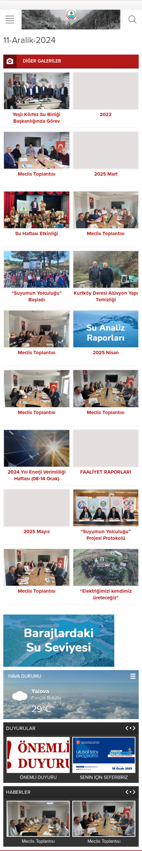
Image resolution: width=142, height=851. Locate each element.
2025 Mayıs (36, 531)
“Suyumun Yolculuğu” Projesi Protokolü (106, 535)
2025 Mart (106, 174)
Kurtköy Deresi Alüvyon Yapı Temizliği (106, 296)
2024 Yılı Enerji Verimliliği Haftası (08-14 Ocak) (37, 475)
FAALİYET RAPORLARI (105, 472)
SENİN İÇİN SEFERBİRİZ (104, 777)
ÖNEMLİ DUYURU (38, 777)
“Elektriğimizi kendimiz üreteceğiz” (106, 594)
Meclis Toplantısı (36, 174)
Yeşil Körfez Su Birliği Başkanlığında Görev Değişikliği (36, 121)
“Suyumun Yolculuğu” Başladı (37, 296)
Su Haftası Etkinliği (36, 233)
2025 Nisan (106, 353)
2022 (106, 114)
